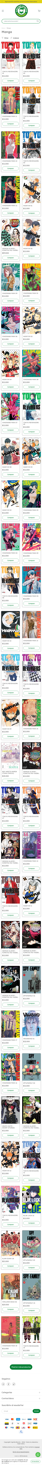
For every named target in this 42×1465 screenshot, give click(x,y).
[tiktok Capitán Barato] (13, 1384)
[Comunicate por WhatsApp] (38, 1454)
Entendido (35, 1461)
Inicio (3, 28)
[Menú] (3, 11)
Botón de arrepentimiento (21, 1452)
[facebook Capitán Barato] (8, 1384)
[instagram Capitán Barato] (3, 1384)
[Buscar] (38, 21)
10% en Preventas (21, 2)
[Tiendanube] (21, 1456)
